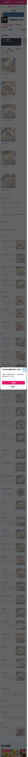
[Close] (24, 370)
